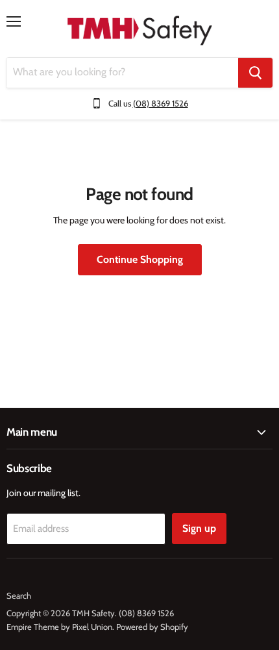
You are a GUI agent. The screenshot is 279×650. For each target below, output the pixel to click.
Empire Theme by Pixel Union (59, 626)
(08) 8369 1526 (160, 103)
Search (18, 595)
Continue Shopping (140, 259)
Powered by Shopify (152, 626)
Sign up (199, 528)
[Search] (255, 73)
